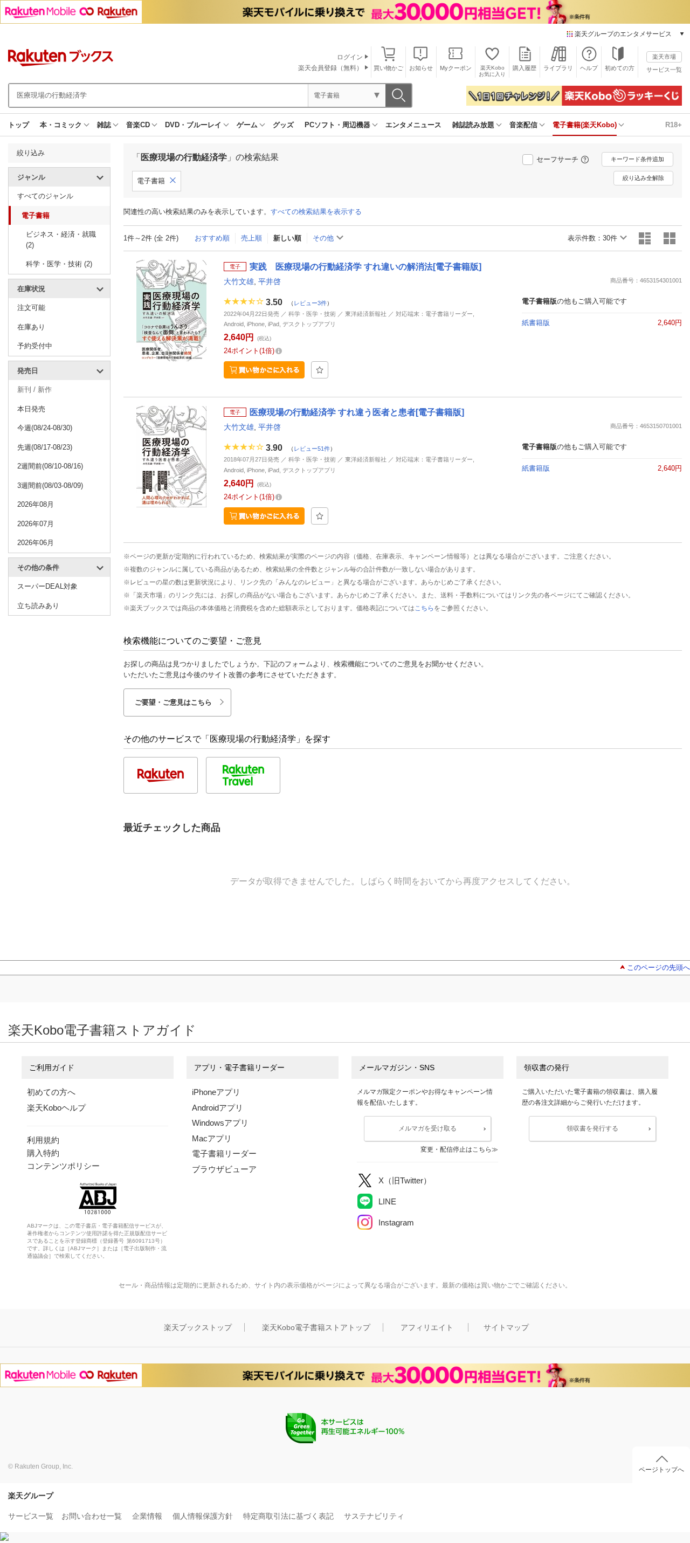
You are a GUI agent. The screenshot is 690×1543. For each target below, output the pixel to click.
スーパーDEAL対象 (47, 586)
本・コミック (61, 125)
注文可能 (31, 308)
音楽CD (138, 125)
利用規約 (43, 1140)
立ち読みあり (38, 606)
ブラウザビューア (224, 1169)
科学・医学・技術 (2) (59, 264)
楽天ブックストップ (198, 1327)
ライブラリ (558, 68)
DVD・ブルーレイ (193, 125)
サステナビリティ (374, 1516)
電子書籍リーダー (224, 1153)
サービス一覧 (664, 69)
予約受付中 (34, 346)
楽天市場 (664, 56)
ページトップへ (661, 1469)
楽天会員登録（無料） (330, 68)
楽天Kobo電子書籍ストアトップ (316, 1327)
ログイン (350, 57)
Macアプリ (212, 1138)
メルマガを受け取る (427, 1128)
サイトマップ (506, 1327)
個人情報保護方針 (202, 1516)
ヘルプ (589, 68)
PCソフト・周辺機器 (337, 125)
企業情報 (147, 1516)
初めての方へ (51, 1092)
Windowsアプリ (220, 1122)
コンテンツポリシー (63, 1165)
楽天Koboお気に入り (492, 71)
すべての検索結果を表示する (316, 212)
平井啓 (269, 281)
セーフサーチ (557, 159)
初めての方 (619, 68)
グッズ (283, 125)
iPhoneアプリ (216, 1092)
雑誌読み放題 (473, 125)
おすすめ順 (212, 238)
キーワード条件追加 (637, 159)
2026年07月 (35, 524)
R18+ (673, 125)
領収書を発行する (592, 1128)
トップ (18, 125)
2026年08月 (35, 504)
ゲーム (247, 125)
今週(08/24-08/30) (44, 428)
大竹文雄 (239, 281)
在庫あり (31, 327)
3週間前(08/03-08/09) (50, 485)
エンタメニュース (413, 125)
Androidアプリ (217, 1107)
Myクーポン (456, 68)
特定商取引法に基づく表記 (288, 1516)
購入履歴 (524, 68)
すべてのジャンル (45, 196)
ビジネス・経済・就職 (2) (61, 239)
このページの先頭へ (658, 967)
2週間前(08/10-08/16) (50, 466)
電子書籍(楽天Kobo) (585, 125)
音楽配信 (523, 125)
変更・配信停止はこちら (456, 1149)
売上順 (251, 238)
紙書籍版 (536, 323)
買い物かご (388, 68)
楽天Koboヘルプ (56, 1107)
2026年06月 (35, 543)
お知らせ (421, 68)
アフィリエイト (427, 1327)
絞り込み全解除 (643, 178)
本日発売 (31, 409)
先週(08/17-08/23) (44, 447)
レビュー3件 (310, 302)
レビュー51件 (312, 448)
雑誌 (104, 125)
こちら (424, 608)
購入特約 (43, 1153)
